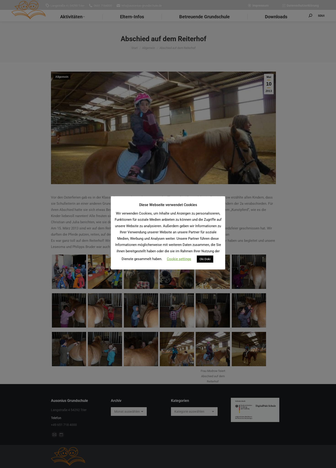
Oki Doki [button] (205, 259)
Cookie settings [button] (179, 259)
